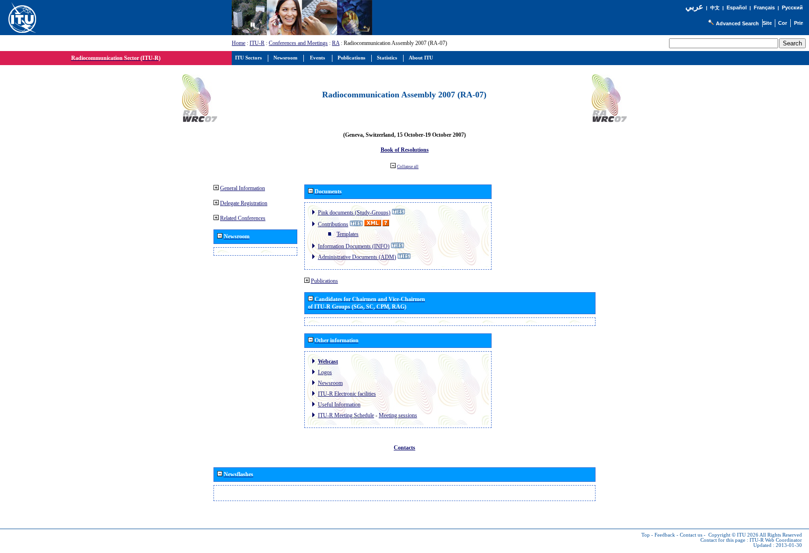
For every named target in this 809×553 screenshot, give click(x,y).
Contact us (691, 535)
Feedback (665, 535)
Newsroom (330, 383)
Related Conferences (242, 218)
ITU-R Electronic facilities (347, 394)
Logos (325, 372)
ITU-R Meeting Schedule (346, 415)
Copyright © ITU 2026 (733, 535)
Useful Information (339, 404)
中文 (715, 7)
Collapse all (408, 166)
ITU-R (257, 43)
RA (335, 43)
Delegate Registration (243, 203)
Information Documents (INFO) (354, 246)
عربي (694, 6)
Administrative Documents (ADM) (357, 257)
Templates (348, 234)
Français (764, 7)
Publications (324, 281)
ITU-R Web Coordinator (776, 540)
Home (238, 43)
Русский (792, 7)
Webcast (328, 361)
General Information (242, 188)
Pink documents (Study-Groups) (354, 212)
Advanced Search (737, 23)
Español (737, 7)
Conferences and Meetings (298, 43)
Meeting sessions (398, 415)
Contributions (333, 224)
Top (645, 535)
